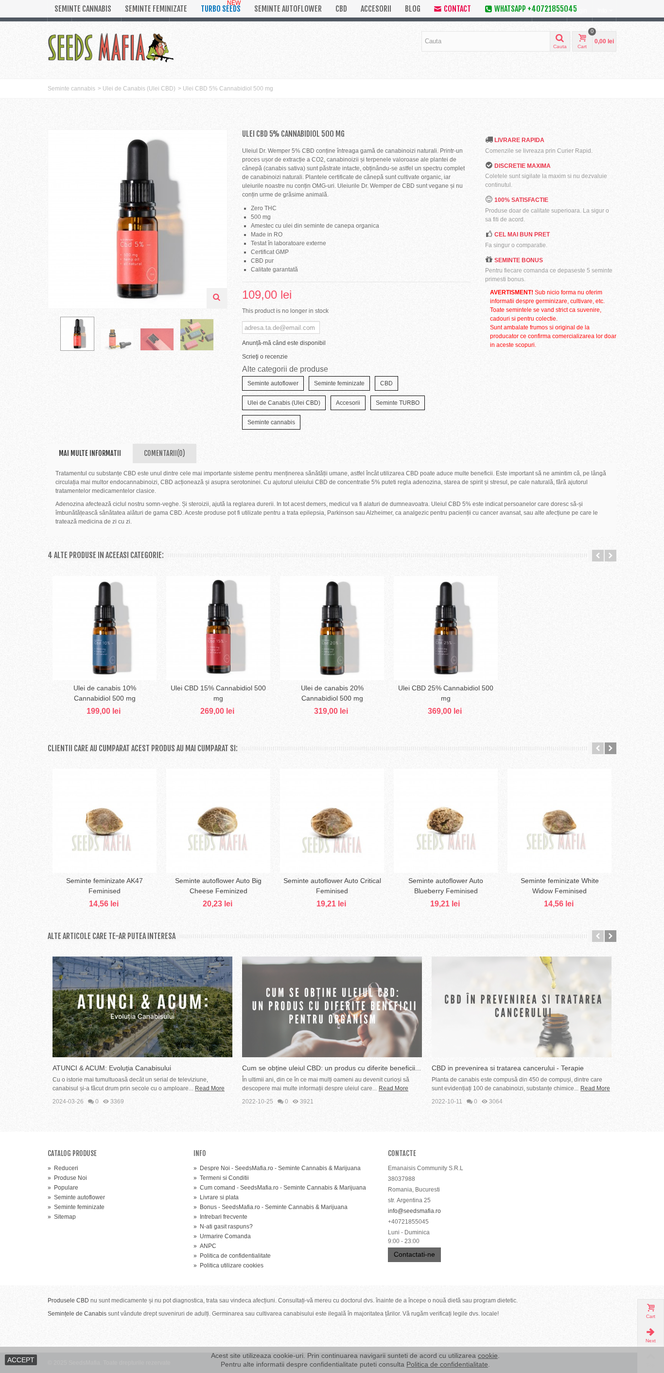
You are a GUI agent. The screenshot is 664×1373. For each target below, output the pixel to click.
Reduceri (63, 1168)
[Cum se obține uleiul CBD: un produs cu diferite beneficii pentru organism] (332, 1007)
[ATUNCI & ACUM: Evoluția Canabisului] (142, 1007)
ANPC (204, 1246)
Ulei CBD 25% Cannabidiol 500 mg (445, 693)
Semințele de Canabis (77, 1313)
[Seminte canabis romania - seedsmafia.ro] (117, 339)
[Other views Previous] (52, 337)
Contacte (402, 1153)
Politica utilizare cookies (228, 1265)
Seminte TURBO (397, 402)
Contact (457, 9)
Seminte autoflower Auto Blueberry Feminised (445, 886)
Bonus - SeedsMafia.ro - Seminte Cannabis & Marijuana (270, 1207)
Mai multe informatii (90, 453)
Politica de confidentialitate (232, 1255)
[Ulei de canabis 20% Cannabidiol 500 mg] (332, 628)
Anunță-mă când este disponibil (284, 343)
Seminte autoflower (288, 9)
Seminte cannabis (82, 9)
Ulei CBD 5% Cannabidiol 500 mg (228, 88)
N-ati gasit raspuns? (223, 1226)
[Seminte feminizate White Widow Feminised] (559, 821)
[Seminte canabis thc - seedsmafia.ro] (157, 339)
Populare (63, 1187)
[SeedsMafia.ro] (111, 46)
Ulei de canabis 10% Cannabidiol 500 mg (104, 693)
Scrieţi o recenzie (265, 356)
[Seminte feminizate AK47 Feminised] (104, 821)
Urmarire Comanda (222, 1236)
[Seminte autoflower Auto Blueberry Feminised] (446, 821)
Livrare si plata (216, 1197)
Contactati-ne (414, 1254)
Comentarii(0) (164, 453)
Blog (412, 9)
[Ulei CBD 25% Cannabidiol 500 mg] (446, 628)
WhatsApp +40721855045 (535, 9)
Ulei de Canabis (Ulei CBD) (139, 88)
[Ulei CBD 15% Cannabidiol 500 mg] (218, 628)
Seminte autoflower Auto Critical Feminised (332, 886)
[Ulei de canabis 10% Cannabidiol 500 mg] (104, 628)
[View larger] (217, 298)
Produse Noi (67, 1177)
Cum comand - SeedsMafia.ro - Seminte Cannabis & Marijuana (279, 1187)
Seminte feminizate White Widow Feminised (560, 886)
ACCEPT (21, 1360)
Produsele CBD (68, 1300)
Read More (210, 1088)
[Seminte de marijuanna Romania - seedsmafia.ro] (197, 335)
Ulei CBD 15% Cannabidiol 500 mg (218, 693)
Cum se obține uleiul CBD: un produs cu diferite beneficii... (331, 1068)
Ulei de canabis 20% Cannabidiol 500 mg (332, 693)
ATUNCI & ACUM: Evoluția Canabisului (111, 1068)
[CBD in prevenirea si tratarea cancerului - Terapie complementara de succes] (522, 1007)
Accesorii (376, 9)
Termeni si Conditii (221, 1177)
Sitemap (62, 1216)
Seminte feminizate (156, 9)
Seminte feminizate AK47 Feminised (104, 886)
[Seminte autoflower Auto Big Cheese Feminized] (218, 821)
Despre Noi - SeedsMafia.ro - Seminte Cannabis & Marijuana (277, 1168)
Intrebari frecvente (220, 1216)
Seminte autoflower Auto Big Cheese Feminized (218, 886)
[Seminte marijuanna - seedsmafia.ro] (77, 334)
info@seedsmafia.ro (414, 1211)
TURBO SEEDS (221, 7)
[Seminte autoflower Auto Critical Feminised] (332, 821)
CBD (341, 9)
